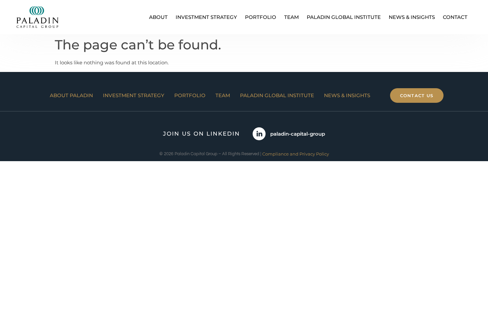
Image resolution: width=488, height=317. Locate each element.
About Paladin (71, 95)
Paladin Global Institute (344, 17)
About (158, 17)
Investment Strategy (206, 17)
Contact (455, 17)
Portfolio (260, 17)
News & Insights (412, 17)
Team (291, 17)
